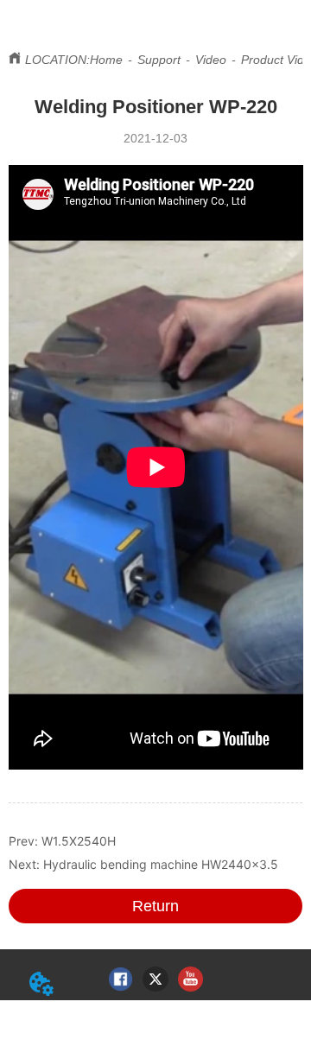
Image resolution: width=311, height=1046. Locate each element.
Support (159, 60)
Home (106, 60)
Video (210, 60)
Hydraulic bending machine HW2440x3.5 (160, 864)
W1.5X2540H (78, 841)
